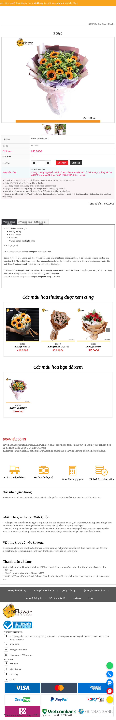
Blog (91, 598)
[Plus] (48, 162)
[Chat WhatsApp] (109, 665)
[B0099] (93, 344)
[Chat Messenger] (109, 691)
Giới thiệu (77, 598)
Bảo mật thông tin (34, 598)
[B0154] (58, 344)
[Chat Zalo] (109, 682)
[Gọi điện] (109, 674)
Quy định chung (68, 590)
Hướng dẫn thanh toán (43, 590)
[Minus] (34, 162)
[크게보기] (58, 80)
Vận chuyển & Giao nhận (94, 590)
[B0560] (18, 405)
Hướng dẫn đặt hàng (17, 590)
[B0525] (22, 344)
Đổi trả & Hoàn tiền (57, 598)
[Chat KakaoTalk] (109, 699)
